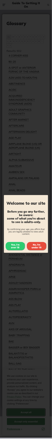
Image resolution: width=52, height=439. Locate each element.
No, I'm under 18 (36, 246)
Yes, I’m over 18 (15, 246)
